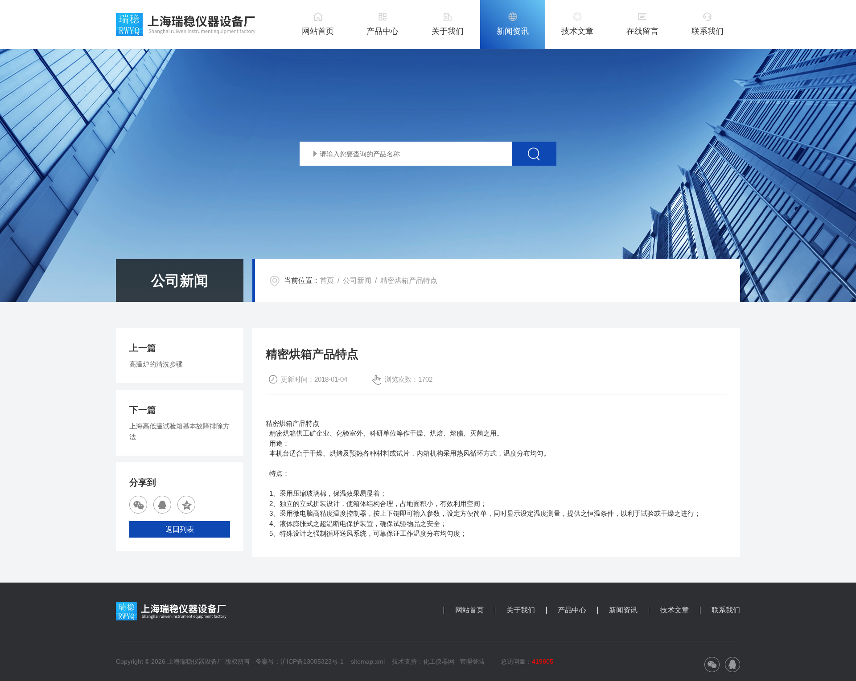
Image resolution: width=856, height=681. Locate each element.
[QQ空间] (186, 505)
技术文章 (577, 31)
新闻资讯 (513, 31)
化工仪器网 (438, 661)
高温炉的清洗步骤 (156, 364)
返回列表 (179, 529)
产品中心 (382, 31)
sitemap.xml (368, 661)
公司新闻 (357, 280)
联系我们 (707, 31)
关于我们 (448, 31)
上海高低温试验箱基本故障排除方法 (179, 431)
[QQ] (162, 505)
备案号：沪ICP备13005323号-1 (299, 661)
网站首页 (318, 31)
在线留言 (642, 31)
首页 (327, 280)
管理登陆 (472, 661)
